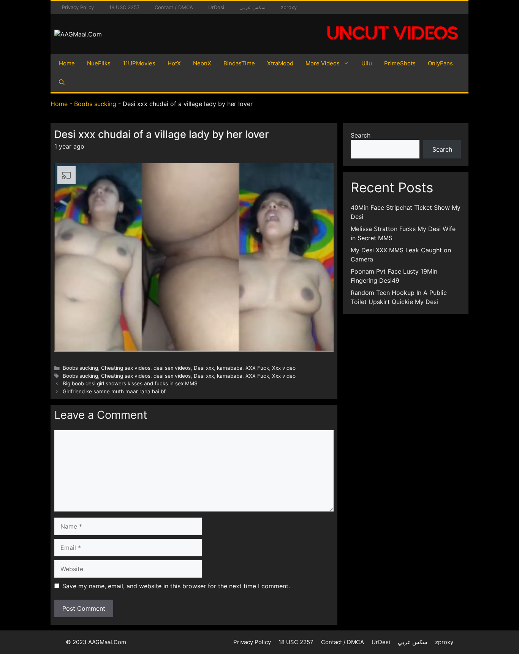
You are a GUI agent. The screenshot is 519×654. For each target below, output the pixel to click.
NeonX (202, 63)
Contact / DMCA (174, 7)
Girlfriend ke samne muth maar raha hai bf (114, 391)
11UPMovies (139, 63)
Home (67, 63)
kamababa (229, 368)
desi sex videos (172, 368)
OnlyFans (440, 63)
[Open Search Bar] (62, 82)
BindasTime (239, 63)
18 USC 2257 (124, 7)
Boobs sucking (95, 104)
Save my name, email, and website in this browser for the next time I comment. (176, 586)
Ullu (366, 63)
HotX (174, 63)
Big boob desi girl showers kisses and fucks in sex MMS (130, 383)
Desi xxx (204, 368)
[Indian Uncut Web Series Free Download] (392, 44)
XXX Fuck (257, 368)
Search (360, 135)
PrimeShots (400, 63)
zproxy (289, 7)
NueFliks (99, 63)
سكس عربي (252, 7)
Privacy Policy (78, 7)
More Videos (322, 63)
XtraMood (280, 63)
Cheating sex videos (125, 368)
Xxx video (284, 368)
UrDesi (216, 7)
